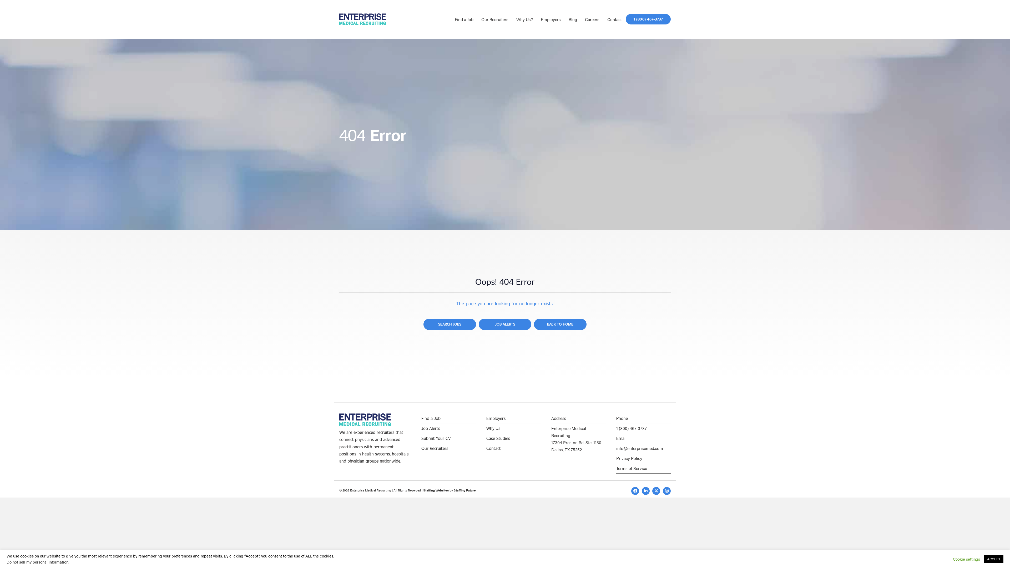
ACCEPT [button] (993, 558)
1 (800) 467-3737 (631, 428)
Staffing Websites (436, 490)
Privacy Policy (629, 458)
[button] (635, 491)
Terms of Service (631, 468)
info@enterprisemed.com (639, 448)
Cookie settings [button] (966, 559)
